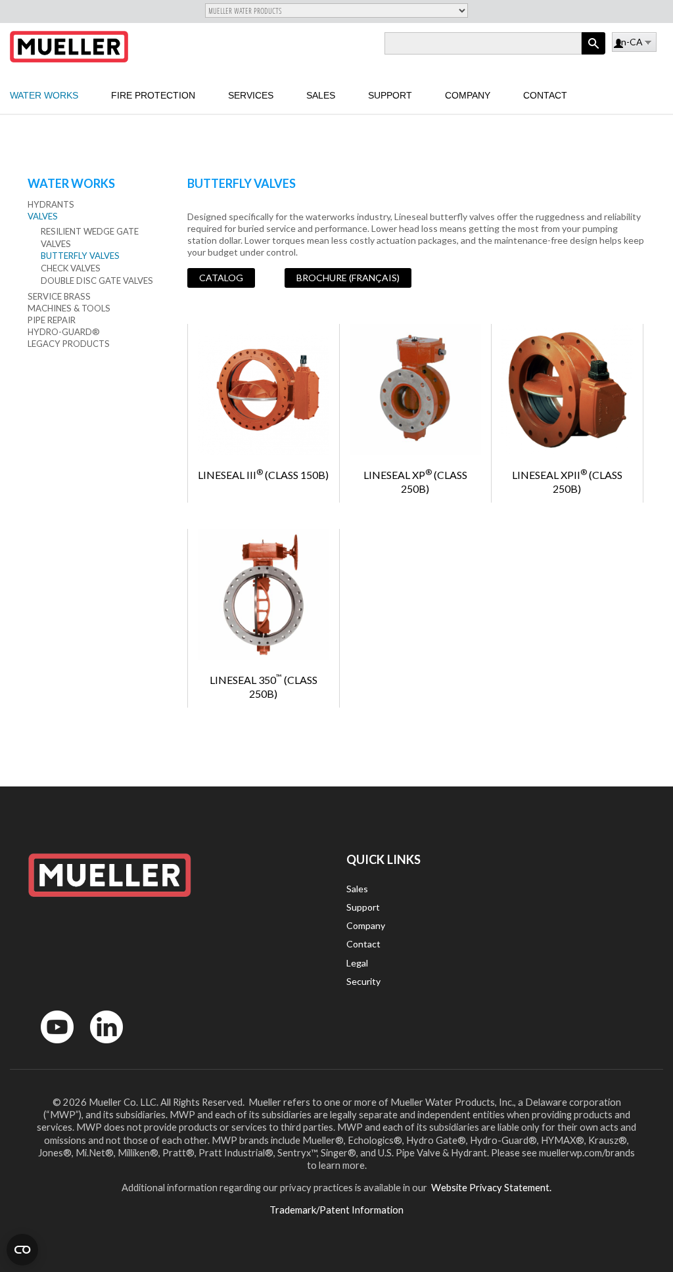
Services (250, 95)
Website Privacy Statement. (490, 1187)
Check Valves (71, 268)
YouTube (50, 1046)
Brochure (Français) (348, 277)
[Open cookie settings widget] (22, 1249)
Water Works (44, 95)
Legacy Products (69, 343)
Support (390, 95)
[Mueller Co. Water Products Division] (69, 46)
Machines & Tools (69, 308)
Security (363, 981)
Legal (357, 962)
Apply (593, 54)
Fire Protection (153, 95)
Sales (320, 95)
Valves (43, 216)
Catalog (221, 277)
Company (467, 95)
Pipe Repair (52, 320)
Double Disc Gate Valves (97, 280)
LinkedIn (100, 1046)
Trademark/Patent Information (336, 1209)
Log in (619, 44)
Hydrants (51, 204)
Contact (545, 95)
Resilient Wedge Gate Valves (90, 237)
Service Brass (59, 296)
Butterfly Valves (80, 255)
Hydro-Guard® (64, 332)
